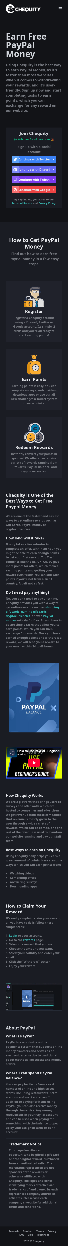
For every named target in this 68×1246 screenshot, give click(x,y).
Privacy (52, 1231)
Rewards (14, 1231)
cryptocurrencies (18, 616)
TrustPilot (43, 1234)
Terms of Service (22, 203)
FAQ (21, 1234)
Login (13, 936)
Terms (40, 1231)
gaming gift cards (34, 612)
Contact (28, 1231)
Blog (30, 1234)
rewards (29, 940)
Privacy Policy (46, 203)
